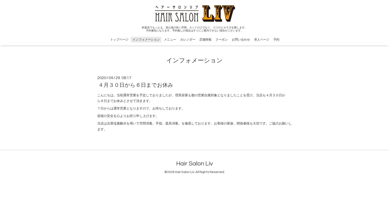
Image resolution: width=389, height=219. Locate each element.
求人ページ (261, 39)
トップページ (119, 39)
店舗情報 (205, 39)
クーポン (222, 39)
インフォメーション (146, 39)
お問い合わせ (241, 39)
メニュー (170, 39)
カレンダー (187, 39)
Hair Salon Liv (194, 163)
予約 (276, 39)
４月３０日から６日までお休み (135, 85)
